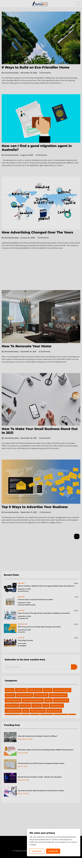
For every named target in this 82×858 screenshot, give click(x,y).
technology (22, 624)
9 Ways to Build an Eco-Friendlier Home (35, 67)
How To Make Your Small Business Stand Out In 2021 (40, 431)
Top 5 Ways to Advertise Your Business (35, 507)
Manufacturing (11, 706)
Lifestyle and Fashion (58, 695)
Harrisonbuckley (10, 73)
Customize (37, 851)
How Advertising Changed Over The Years (37, 232)
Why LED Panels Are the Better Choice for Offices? (37, 736)
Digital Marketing (13, 700)
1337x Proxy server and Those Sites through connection (39, 627)
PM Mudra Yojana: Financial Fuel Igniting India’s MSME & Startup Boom (45, 750)
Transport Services (13, 711)
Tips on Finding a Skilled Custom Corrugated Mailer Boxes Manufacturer (46, 586)
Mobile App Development (32, 700)
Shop (26, 711)
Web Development (25, 695)
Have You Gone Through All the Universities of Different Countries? (44, 613)
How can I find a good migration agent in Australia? (37, 148)
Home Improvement (62, 690)
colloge (21, 610)
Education (10, 695)
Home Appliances (37, 711)
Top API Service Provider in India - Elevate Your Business (40, 777)
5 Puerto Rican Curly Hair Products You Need (35, 600)
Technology (21, 690)
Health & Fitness (35, 690)
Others (48, 700)
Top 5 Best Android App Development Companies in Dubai (41, 791)
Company (36, 706)
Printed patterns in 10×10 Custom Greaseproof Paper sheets (41, 763)
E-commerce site (61, 700)
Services (48, 690)
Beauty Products (54, 711)
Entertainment (56, 706)
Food (46, 706)
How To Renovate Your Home (26, 346)
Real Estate (25, 706)
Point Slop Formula (25, 640)
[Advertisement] (41, 274)
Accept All (53, 851)
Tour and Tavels (41, 695)
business (21, 583)
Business (9, 690)
